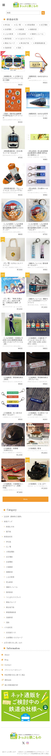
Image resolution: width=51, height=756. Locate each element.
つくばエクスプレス (25, 39)
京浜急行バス (11, 632)
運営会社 (8, 680)
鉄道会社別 (8, 537)
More (25, 499)
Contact (8, 665)
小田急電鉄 (30, 25)
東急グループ (9, 43)
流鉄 (19, 48)
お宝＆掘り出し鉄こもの (13, 643)
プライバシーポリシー (13, 670)
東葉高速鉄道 (40, 43)
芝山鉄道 (22, 34)
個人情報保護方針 (11, 685)
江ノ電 (18, 25)
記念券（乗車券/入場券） (13, 516)
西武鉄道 (7, 39)
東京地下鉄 (24, 43)
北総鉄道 (7, 48)
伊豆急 (7, 25)
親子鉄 (8, 532)
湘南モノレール (37, 34)
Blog (6, 660)
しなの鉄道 (8, 34)
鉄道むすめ (10, 527)
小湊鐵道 (20, 29)
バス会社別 (8, 627)
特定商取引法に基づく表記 (15, 675)
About (7, 655)
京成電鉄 (7, 29)
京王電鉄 (43, 25)
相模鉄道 (33, 29)
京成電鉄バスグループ (14, 637)
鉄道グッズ (8, 521)
